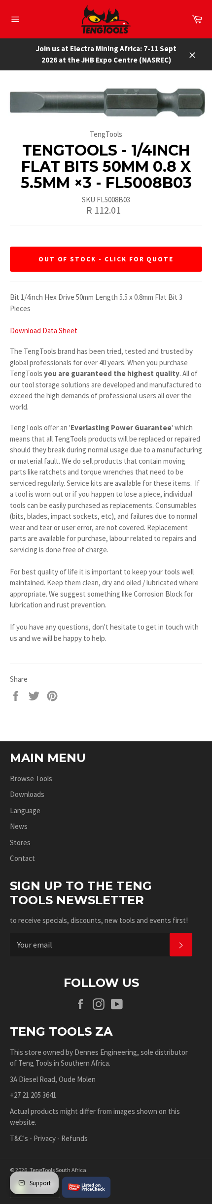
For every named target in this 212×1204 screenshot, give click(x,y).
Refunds (74, 1138)
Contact (22, 858)
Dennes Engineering (105, 1052)
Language (25, 810)
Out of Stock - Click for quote (106, 259)
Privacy (45, 1138)
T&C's (19, 1138)
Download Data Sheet (43, 330)
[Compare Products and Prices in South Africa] (86, 1186)
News (19, 826)
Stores (20, 842)
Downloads (27, 794)
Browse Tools (31, 778)
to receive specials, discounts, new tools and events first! (99, 920)
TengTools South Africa (58, 1169)
